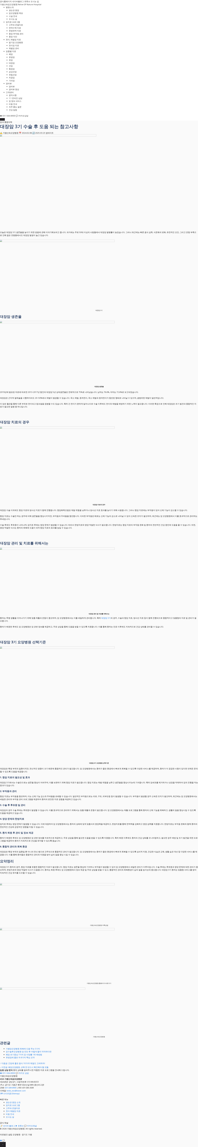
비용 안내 (13, 104)
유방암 (12, 57)
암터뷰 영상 (14, 89)
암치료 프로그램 (13, 22)
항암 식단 (13, 36)
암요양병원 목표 (16, 13)
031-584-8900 (10, 1087)
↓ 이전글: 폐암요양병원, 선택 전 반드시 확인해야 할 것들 (24, 1067)
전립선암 (13, 74)
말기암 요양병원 (16, 42)
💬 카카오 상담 (22, 1073)
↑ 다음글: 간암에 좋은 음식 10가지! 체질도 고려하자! (22, 1063)
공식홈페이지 (6, 1)
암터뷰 (9, 83)
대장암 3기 (106, 618)
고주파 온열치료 (16, 25)
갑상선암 (13, 71)
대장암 (12, 63)
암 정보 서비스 (15, 101)
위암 (11, 60)
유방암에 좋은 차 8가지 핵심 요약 (20, 1057)
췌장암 (12, 69)
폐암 (11, 54)
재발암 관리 (14, 48)
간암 (11, 66)
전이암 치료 (14, 45)
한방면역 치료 (15, 30)
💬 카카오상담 (22, 115)
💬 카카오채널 (30, 1125)
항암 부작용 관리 (16, 33)
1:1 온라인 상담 (15, 98)
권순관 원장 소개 (13, 1102)
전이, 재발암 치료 (13, 39)
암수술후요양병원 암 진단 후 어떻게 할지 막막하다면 (28, 1051)
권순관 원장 (14, 10)
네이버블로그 (18, 1)
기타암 (12, 80)
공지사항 (13, 95)
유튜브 (27, 1)
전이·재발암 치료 (13, 1111)
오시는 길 (35, 1)
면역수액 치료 (15, 28)
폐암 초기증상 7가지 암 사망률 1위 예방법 (24, 1054)
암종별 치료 (11, 51)
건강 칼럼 (13, 110)
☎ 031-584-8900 (7, 115)
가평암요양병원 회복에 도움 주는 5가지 (23, 1048)
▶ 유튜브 (19, 1125)
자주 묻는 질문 (15, 107)
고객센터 (10, 92)
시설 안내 (13, 16)
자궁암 (12, 77)
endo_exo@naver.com (16, 1090)
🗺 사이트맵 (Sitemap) (10, 1093)
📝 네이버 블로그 (7, 1125)
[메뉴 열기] (2, 119)
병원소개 (10, 7)
